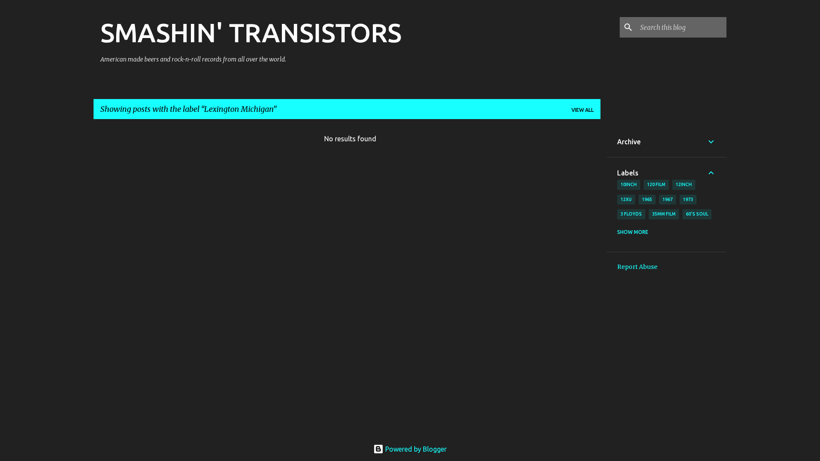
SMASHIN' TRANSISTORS (250, 32)
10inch (629, 184)
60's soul (697, 213)
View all (582, 110)
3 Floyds (631, 213)
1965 (647, 199)
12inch (684, 184)
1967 (667, 199)
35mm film (664, 213)
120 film (656, 184)
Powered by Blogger (415, 449)
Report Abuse (637, 267)
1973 (688, 199)
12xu (626, 199)
